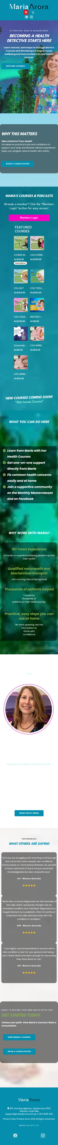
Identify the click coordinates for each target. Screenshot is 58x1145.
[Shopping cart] (33, 12)
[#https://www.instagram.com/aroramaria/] (31, 17)
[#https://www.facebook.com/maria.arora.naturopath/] (15, 1135)
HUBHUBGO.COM (32, 1125)
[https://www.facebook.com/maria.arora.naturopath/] (26, 17)
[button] (26, 12)
